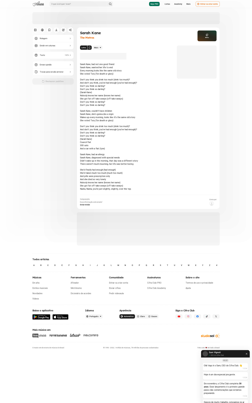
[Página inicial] (38, 4)
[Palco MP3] (91, 335)
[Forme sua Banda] (58, 335)
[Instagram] (188, 316)
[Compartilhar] (70, 30)
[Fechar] (246, 354)
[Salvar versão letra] (89, 47)
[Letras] (75, 335)
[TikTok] (206, 316)
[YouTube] (179, 316)
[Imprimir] (42, 30)
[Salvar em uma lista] (49, 30)
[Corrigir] (63, 30)
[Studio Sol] (210, 336)
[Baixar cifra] (56, 30)
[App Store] (61, 317)
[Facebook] (197, 316)
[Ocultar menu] (35, 30)
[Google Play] (41, 317)
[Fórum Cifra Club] (39, 336)
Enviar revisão (85, 205)
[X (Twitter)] (216, 316)
